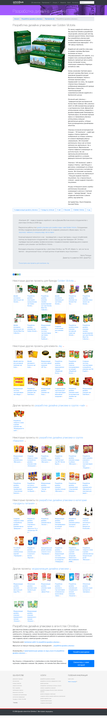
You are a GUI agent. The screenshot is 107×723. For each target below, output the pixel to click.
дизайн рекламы (44, 683)
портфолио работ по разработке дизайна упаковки (41, 642)
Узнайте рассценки (81, 652)
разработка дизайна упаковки (47, 678)
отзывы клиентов (17, 683)
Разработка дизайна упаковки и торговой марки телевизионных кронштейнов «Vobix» (60, 589)
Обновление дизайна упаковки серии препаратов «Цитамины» (87, 588)
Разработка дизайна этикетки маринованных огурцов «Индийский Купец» (59, 367)
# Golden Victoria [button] (78, 210)
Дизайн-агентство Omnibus (27, 711)
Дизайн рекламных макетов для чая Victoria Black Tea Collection (19, 329)
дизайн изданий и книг (45, 698)
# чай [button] (59, 210)
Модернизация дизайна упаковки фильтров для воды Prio (18, 588)
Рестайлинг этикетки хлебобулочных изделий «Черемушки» (18, 551)
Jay (60, 345)
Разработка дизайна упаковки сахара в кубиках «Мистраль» (74, 460)
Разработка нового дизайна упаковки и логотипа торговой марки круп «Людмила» (87, 462)
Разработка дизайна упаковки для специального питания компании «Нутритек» (73, 589)
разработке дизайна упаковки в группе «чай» (60, 405)
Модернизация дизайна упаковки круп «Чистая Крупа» (45, 487)
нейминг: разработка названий (47, 687)
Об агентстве (35, 2)
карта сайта (71, 678)
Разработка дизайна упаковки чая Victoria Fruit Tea (73, 300)
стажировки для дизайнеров (20, 694)
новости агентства (17, 685)
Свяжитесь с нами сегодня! (81, 663)
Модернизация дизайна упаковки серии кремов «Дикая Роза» (46, 588)
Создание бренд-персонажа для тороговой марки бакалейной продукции (60, 392)
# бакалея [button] (66, 210)
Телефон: (19, 699)
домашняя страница (18, 678)
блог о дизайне (16, 687)
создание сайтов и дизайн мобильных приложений (52, 696)
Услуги (55, 2)
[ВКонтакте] (13, 274)
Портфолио (46, 2)
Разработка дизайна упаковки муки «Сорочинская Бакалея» (73, 487)
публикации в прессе (18, 690)
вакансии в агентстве (18, 692)
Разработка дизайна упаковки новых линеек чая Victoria (87, 300)
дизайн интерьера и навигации (47, 694)
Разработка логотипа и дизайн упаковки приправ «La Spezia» (32, 487)
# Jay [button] (88, 210)
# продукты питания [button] (47, 210)
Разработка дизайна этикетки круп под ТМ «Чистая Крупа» (60, 460)
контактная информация (19, 697)
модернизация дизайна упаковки (50, 568)
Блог (69, 2)
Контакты (75, 2)
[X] (16, 274)
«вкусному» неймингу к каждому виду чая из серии (36, 232)
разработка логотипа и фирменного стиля (50, 681)
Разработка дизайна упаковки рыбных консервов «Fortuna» (74, 522)
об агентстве (16, 681)
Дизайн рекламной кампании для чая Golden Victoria (59, 300)
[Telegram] (20, 274)
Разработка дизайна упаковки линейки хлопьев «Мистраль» (60, 487)
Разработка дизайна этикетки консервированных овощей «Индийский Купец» (74, 367)
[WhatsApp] (18, 274)
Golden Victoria (66, 280)
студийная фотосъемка (46, 700)
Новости (63, 2)
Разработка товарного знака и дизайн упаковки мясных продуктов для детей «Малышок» (88, 553)
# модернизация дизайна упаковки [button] (26, 210)
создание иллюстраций (46, 703)
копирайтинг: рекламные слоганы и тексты (50, 685)
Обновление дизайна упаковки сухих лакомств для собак (32, 588)
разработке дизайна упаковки (64, 645)
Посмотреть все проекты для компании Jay (34, 263)
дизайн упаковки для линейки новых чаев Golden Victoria (56, 227)
